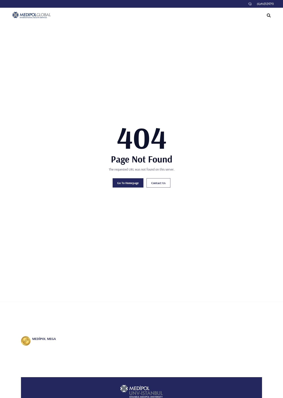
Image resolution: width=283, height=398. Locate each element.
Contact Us (158, 183)
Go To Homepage (128, 183)
